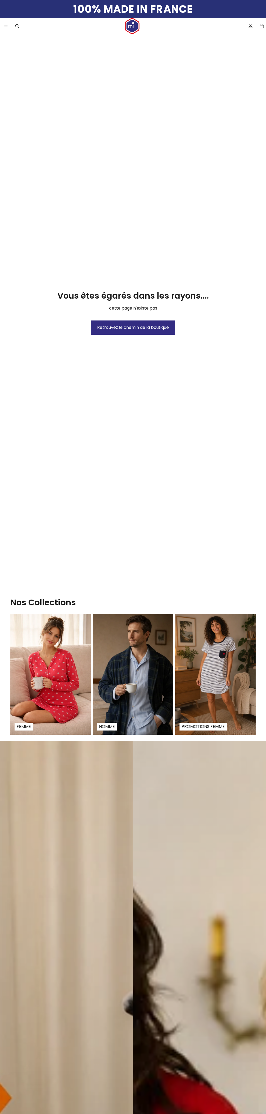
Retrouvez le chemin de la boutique (133, 327)
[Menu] (6, 26)
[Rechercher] (17, 26)
